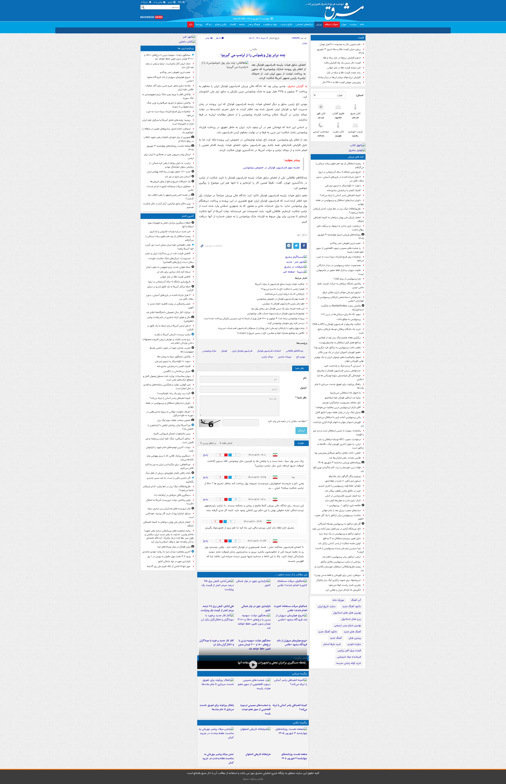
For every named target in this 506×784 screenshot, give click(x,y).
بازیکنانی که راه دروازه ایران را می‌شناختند (284, 294)
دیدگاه (209, 24)
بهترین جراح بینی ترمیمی (347, 625)
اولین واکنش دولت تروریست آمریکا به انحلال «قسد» (170, 502)
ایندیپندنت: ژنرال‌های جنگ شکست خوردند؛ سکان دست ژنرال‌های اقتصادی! (171, 260)
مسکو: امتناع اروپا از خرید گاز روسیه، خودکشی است (169, 515)
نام (304, 378)
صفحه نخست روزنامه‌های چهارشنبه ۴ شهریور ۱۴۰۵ (294, 756)
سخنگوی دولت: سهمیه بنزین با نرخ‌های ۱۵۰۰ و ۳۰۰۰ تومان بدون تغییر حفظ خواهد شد (254, 644)
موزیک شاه (338, 600)
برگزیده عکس (300, 723)
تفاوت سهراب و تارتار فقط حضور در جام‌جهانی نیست (340, 272)
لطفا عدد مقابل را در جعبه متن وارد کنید (287, 421)
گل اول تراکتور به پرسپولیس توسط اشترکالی (339, 524)
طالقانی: (253, 49)
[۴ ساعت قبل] (289, 739)
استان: (359, 95)
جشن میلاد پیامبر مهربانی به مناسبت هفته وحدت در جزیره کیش (218, 758)
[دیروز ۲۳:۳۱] (216, 591)
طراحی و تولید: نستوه (253, 779)
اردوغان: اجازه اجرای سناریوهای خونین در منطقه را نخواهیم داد (168, 130)
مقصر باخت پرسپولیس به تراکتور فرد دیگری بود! (337, 347)
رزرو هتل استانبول (351, 619)
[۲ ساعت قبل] (289, 690)
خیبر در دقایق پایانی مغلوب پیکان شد (343, 491)
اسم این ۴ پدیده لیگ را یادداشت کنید (342, 366)
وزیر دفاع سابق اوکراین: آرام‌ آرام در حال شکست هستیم (168, 205)
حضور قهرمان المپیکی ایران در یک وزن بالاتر (339, 352)
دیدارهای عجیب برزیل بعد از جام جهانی (341, 510)
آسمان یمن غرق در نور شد (178, 176)
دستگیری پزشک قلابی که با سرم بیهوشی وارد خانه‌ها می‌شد (170, 457)
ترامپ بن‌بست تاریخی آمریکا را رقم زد (172, 334)
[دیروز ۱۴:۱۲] (216, 690)
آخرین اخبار (188, 216)
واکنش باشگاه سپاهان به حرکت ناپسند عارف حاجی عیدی (340, 285)
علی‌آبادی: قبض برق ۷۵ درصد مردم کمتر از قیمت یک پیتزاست (217, 608)
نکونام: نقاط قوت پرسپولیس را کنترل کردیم (340, 486)
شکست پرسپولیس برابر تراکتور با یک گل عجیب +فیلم (339, 517)
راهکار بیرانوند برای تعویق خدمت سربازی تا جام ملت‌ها (339, 386)
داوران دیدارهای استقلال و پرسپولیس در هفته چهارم (340, 202)
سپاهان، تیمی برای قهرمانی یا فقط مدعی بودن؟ (337, 575)
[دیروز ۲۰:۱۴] (252, 625)
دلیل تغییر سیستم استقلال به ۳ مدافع (342, 538)
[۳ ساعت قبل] (289, 591)
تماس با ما (158, 2)
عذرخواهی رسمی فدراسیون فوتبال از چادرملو (339, 371)
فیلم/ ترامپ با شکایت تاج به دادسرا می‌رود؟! (282, 289)
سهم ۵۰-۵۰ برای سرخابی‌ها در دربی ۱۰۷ (341, 314)
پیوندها (199, 24)
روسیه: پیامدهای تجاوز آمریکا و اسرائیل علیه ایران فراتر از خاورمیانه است (168, 122)
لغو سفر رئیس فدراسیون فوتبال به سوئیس (283, 304)
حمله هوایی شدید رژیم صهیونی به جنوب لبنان (168, 267)
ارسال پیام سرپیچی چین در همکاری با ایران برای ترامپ (169, 156)
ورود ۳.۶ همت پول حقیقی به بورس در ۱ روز (169, 556)
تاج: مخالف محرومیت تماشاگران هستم (342, 403)
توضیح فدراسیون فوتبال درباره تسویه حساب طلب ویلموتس (275, 313)
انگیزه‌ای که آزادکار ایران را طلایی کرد (343, 590)
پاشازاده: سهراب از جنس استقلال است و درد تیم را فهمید (338, 432)
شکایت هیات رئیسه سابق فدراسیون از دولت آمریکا (279, 284)
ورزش (319, 24)
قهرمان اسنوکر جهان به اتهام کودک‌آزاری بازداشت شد (338, 424)
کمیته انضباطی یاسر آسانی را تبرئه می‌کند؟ (340, 195)
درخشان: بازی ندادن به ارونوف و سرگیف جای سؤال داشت (340, 228)
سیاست (353, 24)
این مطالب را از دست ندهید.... (291, 575)
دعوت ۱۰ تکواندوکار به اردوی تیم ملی (343, 186)
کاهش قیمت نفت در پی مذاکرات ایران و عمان (168, 253)
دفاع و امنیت (286, 24)
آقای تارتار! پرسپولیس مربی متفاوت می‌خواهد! (338, 407)
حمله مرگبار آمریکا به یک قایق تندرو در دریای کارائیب (170, 288)
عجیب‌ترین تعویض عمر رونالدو (345, 243)
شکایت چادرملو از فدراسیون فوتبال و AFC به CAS (336, 324)
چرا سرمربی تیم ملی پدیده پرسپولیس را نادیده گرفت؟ (339, 550)
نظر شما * (300, 398)
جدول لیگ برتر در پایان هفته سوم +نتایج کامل (338, 412)
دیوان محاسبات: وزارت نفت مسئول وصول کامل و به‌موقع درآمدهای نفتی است (168, 378)
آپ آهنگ (356, 600)
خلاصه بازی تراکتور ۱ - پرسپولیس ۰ (344, 505)
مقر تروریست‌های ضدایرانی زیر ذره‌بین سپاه (169, 508)
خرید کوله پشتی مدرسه (348, 663)
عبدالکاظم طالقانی (294, 351)
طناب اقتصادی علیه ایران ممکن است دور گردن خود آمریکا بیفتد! (169, 247)
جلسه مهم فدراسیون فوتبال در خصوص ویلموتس (271, 167)
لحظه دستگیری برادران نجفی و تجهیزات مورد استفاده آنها (272, 662)
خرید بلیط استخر (332, 644)
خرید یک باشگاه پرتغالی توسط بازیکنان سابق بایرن (340, 331)
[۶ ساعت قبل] (252, 739)
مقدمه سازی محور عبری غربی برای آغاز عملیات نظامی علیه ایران (169, 87)
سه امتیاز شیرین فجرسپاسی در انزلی (343, 496)
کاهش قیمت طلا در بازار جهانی (175, 277)
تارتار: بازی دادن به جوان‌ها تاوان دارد (343, 500)
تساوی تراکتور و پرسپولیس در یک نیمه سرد (340, 534)
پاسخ (205, 455)
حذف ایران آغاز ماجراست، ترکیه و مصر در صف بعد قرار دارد (169, 65)
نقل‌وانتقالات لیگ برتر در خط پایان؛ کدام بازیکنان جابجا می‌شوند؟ (338, 210)
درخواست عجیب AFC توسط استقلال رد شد (339, 439)
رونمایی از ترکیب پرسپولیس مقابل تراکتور (340, 562)
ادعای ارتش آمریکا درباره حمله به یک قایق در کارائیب (170, 327)
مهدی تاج (300, 357)
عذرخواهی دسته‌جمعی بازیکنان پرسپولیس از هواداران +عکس (340, 299)
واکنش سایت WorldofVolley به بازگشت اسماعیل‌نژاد (342, 307)
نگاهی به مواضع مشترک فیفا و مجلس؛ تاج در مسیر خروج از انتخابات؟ (270, 333)
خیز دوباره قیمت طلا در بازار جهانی (344, 68)
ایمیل (303, 388)
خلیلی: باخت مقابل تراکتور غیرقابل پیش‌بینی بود (337, 453)
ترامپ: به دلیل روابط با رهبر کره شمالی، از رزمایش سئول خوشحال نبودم (171, 165)
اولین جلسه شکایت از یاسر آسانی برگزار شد (339, 543)
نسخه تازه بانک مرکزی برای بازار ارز (174, 272)
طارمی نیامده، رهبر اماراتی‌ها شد (345, 458)
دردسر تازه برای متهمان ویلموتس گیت (285, 323)
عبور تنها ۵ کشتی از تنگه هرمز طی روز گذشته (169, 566)
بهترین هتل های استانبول (347, 613)
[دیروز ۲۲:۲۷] (252, 690)
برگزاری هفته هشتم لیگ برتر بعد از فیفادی (340, 338)
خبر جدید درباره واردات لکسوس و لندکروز (170, 231)
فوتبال (224, 351)
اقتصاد (233, 24)
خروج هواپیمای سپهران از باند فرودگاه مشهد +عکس (292, 642)
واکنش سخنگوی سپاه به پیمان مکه (174, 357)
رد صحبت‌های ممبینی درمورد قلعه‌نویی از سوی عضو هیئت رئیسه (340, 250)
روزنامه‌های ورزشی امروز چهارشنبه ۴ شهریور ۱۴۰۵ (340, 236)
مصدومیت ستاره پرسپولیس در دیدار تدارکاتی (339, 265)
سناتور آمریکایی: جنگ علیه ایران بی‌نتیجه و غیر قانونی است (169, 440)
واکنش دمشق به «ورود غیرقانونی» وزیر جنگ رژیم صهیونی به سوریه (170, 104)
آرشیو (170, 2)
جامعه (242, 24)
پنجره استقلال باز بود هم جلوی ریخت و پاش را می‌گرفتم (340, 165)
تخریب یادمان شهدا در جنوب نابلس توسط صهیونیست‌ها (172, 350)
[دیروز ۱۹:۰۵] (216, 739)
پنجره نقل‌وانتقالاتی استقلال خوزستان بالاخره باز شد (339, 568)
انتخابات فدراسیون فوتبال (269, 351)
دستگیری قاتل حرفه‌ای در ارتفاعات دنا (172, 495)
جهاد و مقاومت (270, 24)
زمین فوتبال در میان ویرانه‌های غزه (174, 547)
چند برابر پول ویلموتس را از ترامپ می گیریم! (253, 55)
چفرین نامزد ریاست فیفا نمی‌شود (345, 585)
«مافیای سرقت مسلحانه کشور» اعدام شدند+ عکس (290, 608)
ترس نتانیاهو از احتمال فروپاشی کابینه (172, 434)
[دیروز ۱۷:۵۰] (216, 625)
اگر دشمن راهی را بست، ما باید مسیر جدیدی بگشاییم (170, 480)
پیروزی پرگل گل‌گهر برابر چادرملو (345, 476)
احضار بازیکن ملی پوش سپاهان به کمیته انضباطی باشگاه (338, 219)
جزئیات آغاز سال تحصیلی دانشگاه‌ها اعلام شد (168, 312)
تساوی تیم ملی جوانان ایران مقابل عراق (342, 292)
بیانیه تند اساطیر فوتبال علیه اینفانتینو (343, 398)
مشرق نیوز (336, 10)
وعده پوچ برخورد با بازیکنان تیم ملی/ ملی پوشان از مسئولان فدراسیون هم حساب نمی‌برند (261, 328)
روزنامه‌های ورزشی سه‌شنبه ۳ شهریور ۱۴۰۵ (339, 462)
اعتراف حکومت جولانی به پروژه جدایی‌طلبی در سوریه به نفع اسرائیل (170, 413)
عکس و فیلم (221, 24)
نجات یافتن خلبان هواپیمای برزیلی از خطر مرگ (168, 473)
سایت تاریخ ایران (326, 606)
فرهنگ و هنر (254, 24)
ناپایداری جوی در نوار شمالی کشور (255, 608)
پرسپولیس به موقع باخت (349, 319)
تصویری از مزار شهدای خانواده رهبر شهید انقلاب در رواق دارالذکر (168, 139)
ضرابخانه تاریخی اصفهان (257, 754)
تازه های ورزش (356, 157)
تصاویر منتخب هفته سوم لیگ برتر (174, 420)
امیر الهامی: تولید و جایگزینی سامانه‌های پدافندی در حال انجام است (168, 386)
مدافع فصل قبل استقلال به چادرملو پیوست (340, 342)
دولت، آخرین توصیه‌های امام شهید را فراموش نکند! (170, 449)
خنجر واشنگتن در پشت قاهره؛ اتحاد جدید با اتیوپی (171, 305)
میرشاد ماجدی (284, 357)
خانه (362, 24)
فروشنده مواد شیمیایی (349, 657)
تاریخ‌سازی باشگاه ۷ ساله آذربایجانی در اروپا (339, 172)
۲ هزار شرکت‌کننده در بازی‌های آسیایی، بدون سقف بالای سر (340, 179)
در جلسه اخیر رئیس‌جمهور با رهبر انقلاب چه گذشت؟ (171, 197)
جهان (343, 24)
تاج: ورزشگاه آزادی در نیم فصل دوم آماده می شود (336, 529)
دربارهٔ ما (145, 2)
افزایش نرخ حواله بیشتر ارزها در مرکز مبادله (339, 77)
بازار (191, 24)
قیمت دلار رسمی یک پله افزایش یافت (342, 63)
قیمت (361, 38)
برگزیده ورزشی (299, 674)
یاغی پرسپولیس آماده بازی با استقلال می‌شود (339, 417)
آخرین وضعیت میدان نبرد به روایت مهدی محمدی (166, 552)
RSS (180, 2)
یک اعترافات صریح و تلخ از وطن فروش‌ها (170, 181)
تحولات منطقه (331, 24)
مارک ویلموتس (209, 351)
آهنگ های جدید (352, 632)
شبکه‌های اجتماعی (304, 24)
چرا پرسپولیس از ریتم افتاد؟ (347, 279)
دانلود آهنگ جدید (351, 606)
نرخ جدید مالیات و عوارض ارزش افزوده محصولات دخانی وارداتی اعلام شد (168, 341)
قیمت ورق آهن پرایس (349, 650)
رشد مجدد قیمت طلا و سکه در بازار (344, 73)
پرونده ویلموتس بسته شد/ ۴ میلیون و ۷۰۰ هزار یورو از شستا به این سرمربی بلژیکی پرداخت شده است (254, 318)
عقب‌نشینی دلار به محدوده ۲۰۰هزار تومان (340, 44)
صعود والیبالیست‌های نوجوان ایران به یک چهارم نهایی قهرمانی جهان (339, 359)
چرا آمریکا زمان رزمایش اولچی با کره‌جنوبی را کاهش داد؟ (171, 427)
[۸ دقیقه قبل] (253, 664)
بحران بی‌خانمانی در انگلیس (177, 371)
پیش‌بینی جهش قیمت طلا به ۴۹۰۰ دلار (341, 82)
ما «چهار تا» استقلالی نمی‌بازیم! (345, 393)
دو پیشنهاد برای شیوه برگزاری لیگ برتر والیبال (338, 580)
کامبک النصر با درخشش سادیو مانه (344, 190)
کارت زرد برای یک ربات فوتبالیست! (174, 393)
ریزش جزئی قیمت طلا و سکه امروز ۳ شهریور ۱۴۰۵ (340, 51)
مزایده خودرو (354, 644)
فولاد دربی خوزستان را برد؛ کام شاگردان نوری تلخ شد (338, 469)
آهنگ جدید (336, 638)
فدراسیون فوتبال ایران (242, 351)
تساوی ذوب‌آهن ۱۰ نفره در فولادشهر (343, 481)
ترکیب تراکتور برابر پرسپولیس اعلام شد (341, 557)
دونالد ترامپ (267, 357)
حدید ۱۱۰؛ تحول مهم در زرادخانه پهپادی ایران (169, 172)
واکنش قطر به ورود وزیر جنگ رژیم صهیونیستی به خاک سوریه (168, 96)
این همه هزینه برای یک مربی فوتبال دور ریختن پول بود (277, 308)
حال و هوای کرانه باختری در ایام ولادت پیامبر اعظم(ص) (170, 319)
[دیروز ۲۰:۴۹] (289, 625)
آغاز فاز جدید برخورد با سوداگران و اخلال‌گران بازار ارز (216, 642)
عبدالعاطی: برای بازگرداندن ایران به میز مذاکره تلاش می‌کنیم (169, 466)
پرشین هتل (355, 638)
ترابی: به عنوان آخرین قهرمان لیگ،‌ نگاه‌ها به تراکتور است (340, 446)
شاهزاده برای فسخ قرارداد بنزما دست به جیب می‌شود (340, 258)
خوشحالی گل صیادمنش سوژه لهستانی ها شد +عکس (340, 377)
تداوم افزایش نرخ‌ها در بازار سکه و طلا (342, 58)
